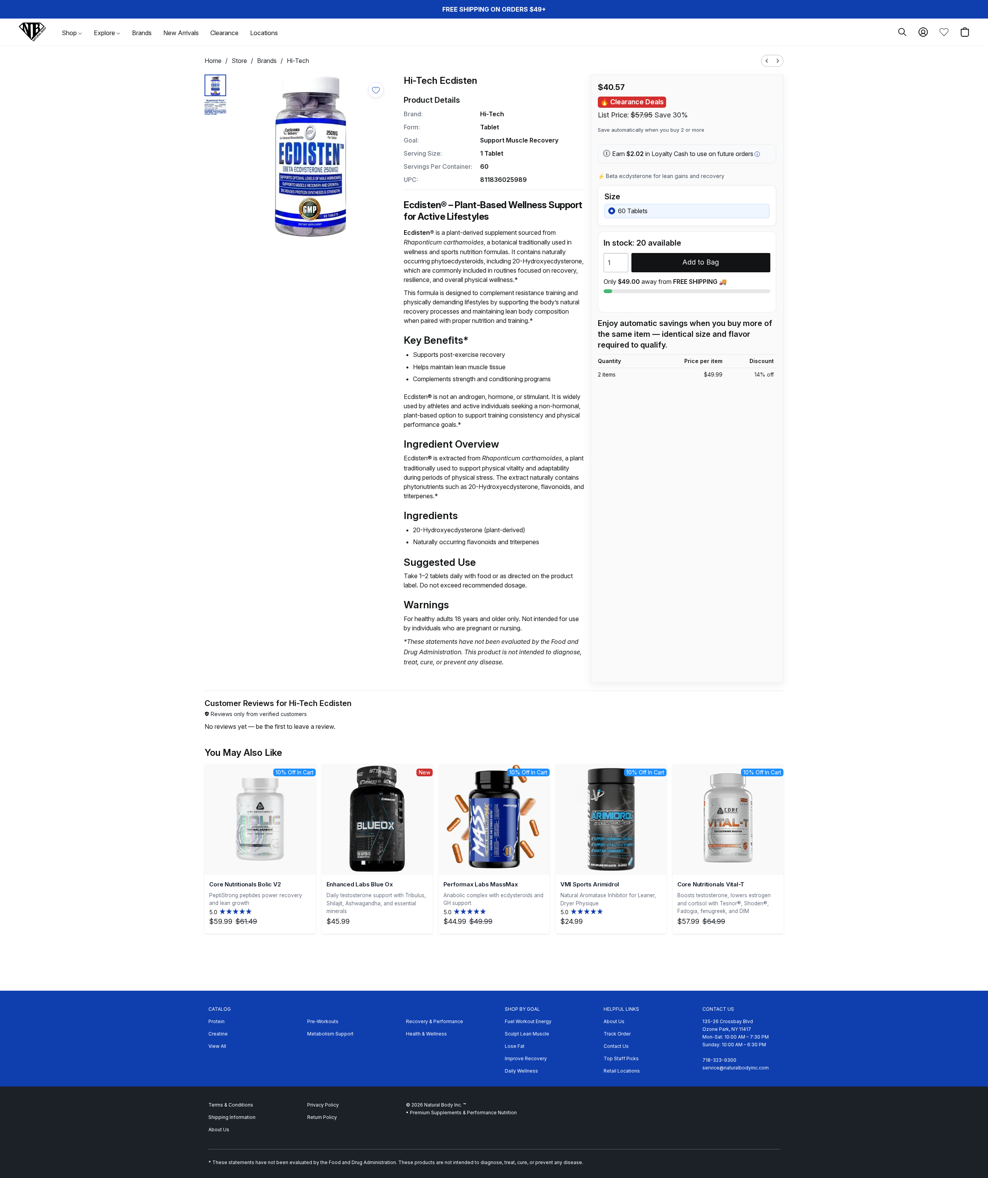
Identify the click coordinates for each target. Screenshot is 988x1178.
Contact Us (616, 1046)
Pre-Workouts (322, 1021)
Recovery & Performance (434, 1021)
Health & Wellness (426, 1034)
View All (217, 1046)
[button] (32, 32)
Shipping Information (231, 1117)
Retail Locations (622, 1071)
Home (213, 61)
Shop (70, 33)
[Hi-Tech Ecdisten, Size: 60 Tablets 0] (215, 85)
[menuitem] (766, 60)
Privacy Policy (323, 1105)
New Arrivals (181, 33)
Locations (264, 33)
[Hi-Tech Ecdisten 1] (215, 107)
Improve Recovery (526, 1058)
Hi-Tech (298, 61)
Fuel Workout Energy (528, 1021)
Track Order (617, 1034)
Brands (142, 33)
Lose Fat (514, 1046)
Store (239, 61)
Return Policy (322, 1117)
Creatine (218, 1034)
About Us (614, 1021)
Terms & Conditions (230, 1105)
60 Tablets (633, 211)
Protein (216, 1021)
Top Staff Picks (621, 1058)
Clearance (224, 33)
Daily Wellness (521, 1071)
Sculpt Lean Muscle (527, 1034)
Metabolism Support (330, 1034)
